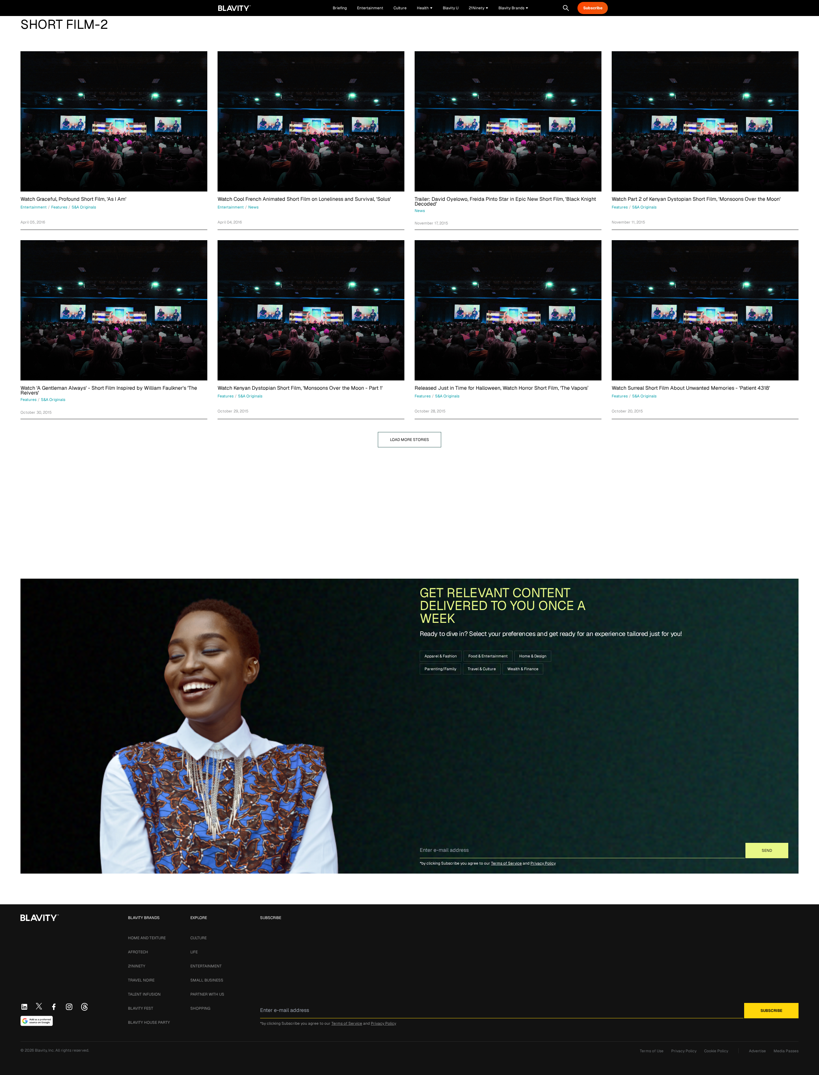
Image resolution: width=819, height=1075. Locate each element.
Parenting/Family (440, 669)
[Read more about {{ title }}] (113, 121)
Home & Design (532, 656)
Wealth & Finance (522, 669)
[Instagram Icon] (69, 1007)
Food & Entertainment (488, 656)
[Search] (566, 8)
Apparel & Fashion (441, 656)
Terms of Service (506, 863)
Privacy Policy (543, 863)
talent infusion (144, 994)
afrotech (138, 952)
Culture (198, 938)
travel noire (141, 980)
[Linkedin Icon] (24, 1007)
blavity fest (140, 1008)
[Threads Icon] (84, 1007)
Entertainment (206, 966)
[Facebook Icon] (54, 1007)
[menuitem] (425, 8)
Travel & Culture (482, 669)
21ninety (136, 966)
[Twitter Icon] (39, 1006)
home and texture (147, 938)
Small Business (206, 980)
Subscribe (592, 8)
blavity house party (149, 1022)
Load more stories (409, 439)
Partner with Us (207, 994)
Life (194, 952)
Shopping (200, 1008)
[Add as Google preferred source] (36, 1021)
